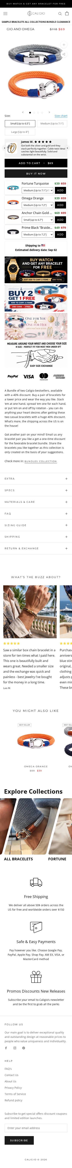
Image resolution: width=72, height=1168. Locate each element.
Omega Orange (36, 766)
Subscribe (19, 1140)
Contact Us (11, 1075)
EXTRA (10, 478)
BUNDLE (51, 22)
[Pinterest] (23, 1048)
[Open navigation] (5, 13)
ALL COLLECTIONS (35, 22)
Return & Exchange (22, 548)
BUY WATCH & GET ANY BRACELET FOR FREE (36, 3)
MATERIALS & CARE (20, 501)
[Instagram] (14, 1048)
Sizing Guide (16, 525)
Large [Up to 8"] (20, 132)
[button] (4, 148)
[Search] (60, 13)
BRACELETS (18, 22)
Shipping (12, 536)
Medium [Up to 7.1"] (52, 123)
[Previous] (22, 112)
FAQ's (8, 1069)
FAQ (8, 513)
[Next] (49, 112)
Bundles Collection (41, 461)
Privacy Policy (13, 1087)
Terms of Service (15, 1094)
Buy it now (36, 173)
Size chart (61, 116)
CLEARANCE (63, 22)
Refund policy (13, 1100)
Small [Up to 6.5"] (20, 123)
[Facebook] (6, 1048)
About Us (10, 1081)
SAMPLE (6, 22)
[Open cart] (67, 13)
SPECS (10, 490)
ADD (60, 190)
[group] (25, 829)
